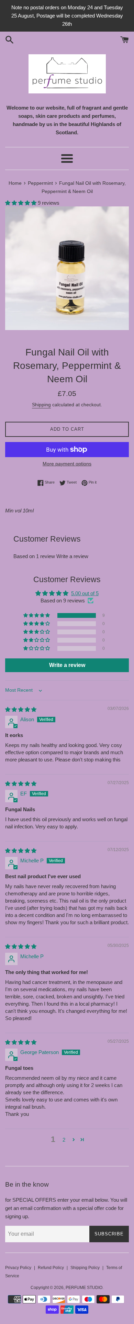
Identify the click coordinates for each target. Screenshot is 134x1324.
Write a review (72, 556)
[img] (20, 709)
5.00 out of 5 (85, 593)
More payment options (67, 463)
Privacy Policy (18, 1267)
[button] (21, 203)
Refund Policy (51, 1267)
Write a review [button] (67, 665)
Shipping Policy (85, 1267)
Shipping (41, 404)
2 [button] (64, 1140)
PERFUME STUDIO (84, 1287)
